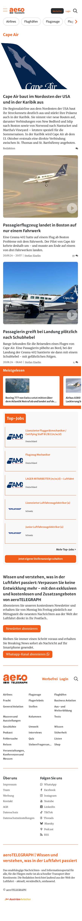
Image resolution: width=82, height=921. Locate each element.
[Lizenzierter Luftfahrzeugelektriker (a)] (40, 509)
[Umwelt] (40, 727)
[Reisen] (15, 744)
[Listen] (66, 738)
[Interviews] (40, 732)
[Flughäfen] (66, 694)
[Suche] (76, 679)
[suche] (75, 11)
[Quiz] (40, 738)
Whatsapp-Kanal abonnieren (26, 654)
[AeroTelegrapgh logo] (15, 679)
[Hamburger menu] (5, 11)
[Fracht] (15, 700)
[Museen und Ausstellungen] (15, 718)
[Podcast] (15, 732)
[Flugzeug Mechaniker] (40, 461)
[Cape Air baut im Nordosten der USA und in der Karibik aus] (40, 95)
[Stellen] (40, 708)
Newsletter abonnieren (22, 628)
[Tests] (66, 718)
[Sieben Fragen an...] (40, 744)
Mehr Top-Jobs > (66, 549)
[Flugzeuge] (40, 694)
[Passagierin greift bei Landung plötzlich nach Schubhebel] (40, 313)
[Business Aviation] (66, 700)
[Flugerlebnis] (40, 700)
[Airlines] (15, 694)
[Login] (64, 679)
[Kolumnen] (40, 718)
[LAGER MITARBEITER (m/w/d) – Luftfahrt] (40, 485)
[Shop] (66, 744)
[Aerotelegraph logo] (17, 10)
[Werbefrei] (50, 679)
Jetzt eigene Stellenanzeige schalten (40, 558)
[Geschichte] (15, 727)
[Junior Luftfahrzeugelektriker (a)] (40, 533)
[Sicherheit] (66, 732)
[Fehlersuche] (15, 738)
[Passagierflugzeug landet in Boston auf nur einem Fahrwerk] (40, 206)
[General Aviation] (15, 708)
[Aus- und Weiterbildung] (66, 708)
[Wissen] (66, 727)
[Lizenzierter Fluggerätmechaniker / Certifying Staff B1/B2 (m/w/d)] (40, 437)
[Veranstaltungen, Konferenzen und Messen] (15, 754)
